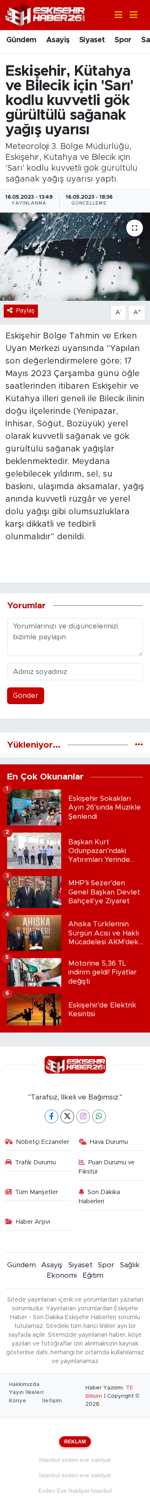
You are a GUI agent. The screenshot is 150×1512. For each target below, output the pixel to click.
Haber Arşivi (33, 1222)
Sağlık (130, 1265)
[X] (67, 1116)
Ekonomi (62, 1275)
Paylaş (25, 311)
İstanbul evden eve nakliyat (75, 1459)
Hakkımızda (24, 1384)
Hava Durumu (109, 1142)
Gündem (21, 40)
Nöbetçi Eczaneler (42, 1142)
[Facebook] (51, 1116)
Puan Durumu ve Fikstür (107, 1167)
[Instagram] (83, 1116)
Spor (123, 40)
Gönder (25, 695)
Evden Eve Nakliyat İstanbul (75, 1490)
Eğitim (92, 1275)
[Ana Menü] (130, 15)
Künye (17, 1401)
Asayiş (57, 40)
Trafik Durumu (35, 1162)
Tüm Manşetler (36, 1192)
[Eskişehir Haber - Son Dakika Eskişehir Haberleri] (45, 14)
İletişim (52, 1401)
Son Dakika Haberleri (99, 1196)
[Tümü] (139, 744)
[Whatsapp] (99, 1116)
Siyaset (92, 40)
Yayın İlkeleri (26, 1392)
